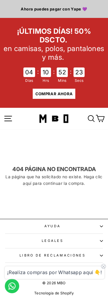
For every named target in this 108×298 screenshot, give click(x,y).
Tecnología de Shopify (54, 293)
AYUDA (52, 226)
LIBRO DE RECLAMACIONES (53, 255)
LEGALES (52, 241)
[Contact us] (12, 286)
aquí (27, 183)
